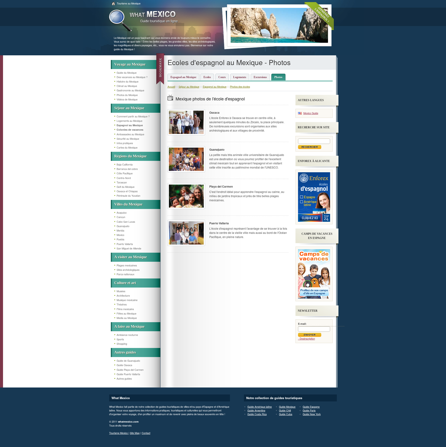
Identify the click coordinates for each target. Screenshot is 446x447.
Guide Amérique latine (259, 406)
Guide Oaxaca (124, 365)
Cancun (121, 217)
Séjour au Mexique (129, 108)
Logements (239, 77)
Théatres (122, 304)
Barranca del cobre (127, 169)
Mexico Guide (310, 113)
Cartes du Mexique (127, 147)
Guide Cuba (285, 414)
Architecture (123, 295)
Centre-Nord (124, 178)
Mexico (120, 235)
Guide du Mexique (127, 72)
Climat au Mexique (127, 86)
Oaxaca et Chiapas (127, 191)
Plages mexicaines (127, 265)
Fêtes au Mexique (126, 313)
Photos (278, 77)
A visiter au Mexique (130, 257)
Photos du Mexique (127, 95)
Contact (146, 433)
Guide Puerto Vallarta (128, 374)
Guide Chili (285, 410)
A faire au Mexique (129, 326)
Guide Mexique (287, 406)
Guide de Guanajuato (128, 360)
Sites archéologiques (128, 270)
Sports (120, 339)
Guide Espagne (311, 406)
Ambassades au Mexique (130, 134)
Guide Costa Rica (257, 414)
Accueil (171, 86)
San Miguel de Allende (129, 248)
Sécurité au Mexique (128, 138)
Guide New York (312, 414)
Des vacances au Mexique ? (132, 77)
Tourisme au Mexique (129, 3)
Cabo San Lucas (126, 221)
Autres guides (125, 352)
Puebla (120, 239)
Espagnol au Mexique (183, 77)
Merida (120, 230)
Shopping (122, 343)
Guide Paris (309, 410)
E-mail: (302, 323)
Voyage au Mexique (129, 64)
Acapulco (122, 212)
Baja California (125, 164)
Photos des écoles (240, 86)
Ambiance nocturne (127, 335)
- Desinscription (306, 338)
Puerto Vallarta (125, 244)
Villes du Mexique (128, 204)
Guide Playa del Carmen (130, 369)
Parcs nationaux (125, 274)
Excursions (260, 77)
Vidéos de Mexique (127, 99)
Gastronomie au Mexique (130, 90)
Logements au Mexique (129, 121)
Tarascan (122, 182)
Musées (121, 291)
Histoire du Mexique (127, 81)
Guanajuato (123, 226)
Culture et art (125, 283)
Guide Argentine (256, 410)
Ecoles (207, 77)
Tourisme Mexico (118, 433)
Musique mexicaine (127, 300)
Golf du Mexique (125, 187)
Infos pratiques (125, 143)
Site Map (135, 433)
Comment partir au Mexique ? (133, 116)
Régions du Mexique (130, 156)
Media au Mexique (127, 318)
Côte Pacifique (125, 173)
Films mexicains (125, 309)
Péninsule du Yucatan (128, 195)
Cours (222, 77)
